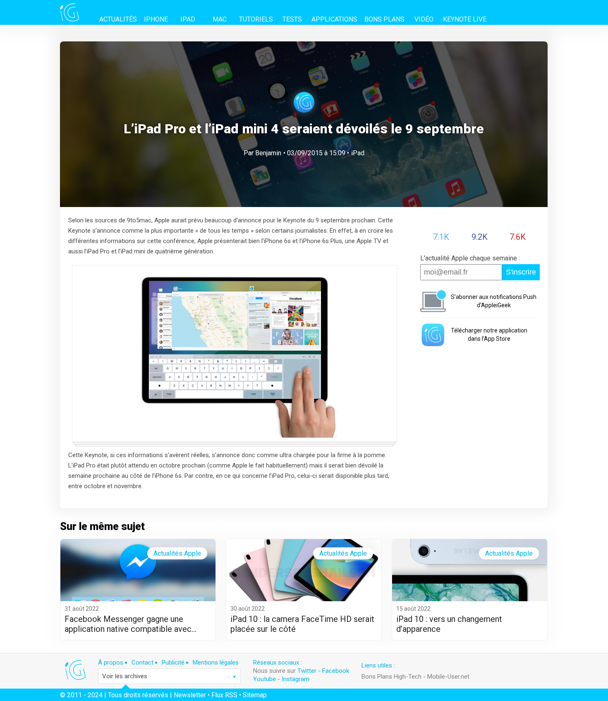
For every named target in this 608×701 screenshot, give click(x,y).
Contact (142, 662)
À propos (110, 662)
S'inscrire (521, 272)
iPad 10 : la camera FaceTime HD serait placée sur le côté (302, 624)
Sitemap (255, 695)
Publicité (173, 662)
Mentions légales (216, 662)
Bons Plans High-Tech (391, 676)
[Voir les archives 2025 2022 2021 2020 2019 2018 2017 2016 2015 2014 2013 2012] (169, 676)
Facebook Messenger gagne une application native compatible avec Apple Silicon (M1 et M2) (128, 624)
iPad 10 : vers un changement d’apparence (449, 624)
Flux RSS (224, 695)
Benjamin (268, 153)
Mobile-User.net (448, 676)
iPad (357, 153)
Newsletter (190, 695)
